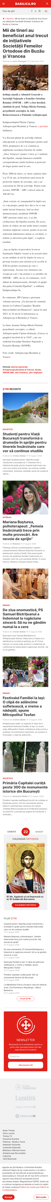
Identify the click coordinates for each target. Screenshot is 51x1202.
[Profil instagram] (40, 11)
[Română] (46, 11)
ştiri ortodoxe (21, 372)
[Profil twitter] (35, 11)
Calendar (25, 839)
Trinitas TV (7, 1136)
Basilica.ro (25, 3)
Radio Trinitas (9, 1130)
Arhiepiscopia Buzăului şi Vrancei (18, 370)
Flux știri (25, 999)
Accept (8, 1197)
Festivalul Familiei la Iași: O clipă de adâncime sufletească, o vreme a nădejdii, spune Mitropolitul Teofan (24, 706)
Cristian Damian (19, 456)
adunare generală (19, 367)
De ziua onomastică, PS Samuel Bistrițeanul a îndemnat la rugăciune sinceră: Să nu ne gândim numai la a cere (24, 618)
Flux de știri (9, 11)
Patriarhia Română (11, 1139)
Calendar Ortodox (25, 905)
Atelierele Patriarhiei (11, 1144)
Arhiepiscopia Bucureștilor (14, 1153)
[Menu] (3, 3)
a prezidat (43, 126)
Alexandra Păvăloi (20, 796)
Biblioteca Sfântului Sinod (14, 1150)
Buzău (38, 370)
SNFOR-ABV (8, 372)
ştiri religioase (35, 372)
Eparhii (10, 18)
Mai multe (41, 1197)
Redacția (16, 544)
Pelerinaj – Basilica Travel (14, 1142)
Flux (10, 918)
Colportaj (7, 1156)
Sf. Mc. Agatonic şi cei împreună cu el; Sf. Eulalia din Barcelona (25, 898)
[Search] (47, 3)
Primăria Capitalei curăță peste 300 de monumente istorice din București (25, 787)
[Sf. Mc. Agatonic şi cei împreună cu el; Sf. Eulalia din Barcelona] (26, 868)
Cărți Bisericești (9, 1159)
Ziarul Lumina (9, 1133)
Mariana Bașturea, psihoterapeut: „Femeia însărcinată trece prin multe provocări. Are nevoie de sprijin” (23, 530)
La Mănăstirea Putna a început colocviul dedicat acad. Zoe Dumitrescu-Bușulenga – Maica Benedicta (25, 987)
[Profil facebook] (31, 11)
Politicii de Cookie (28, 1187)
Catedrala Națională (11, 1147)
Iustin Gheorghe (19, 61)
